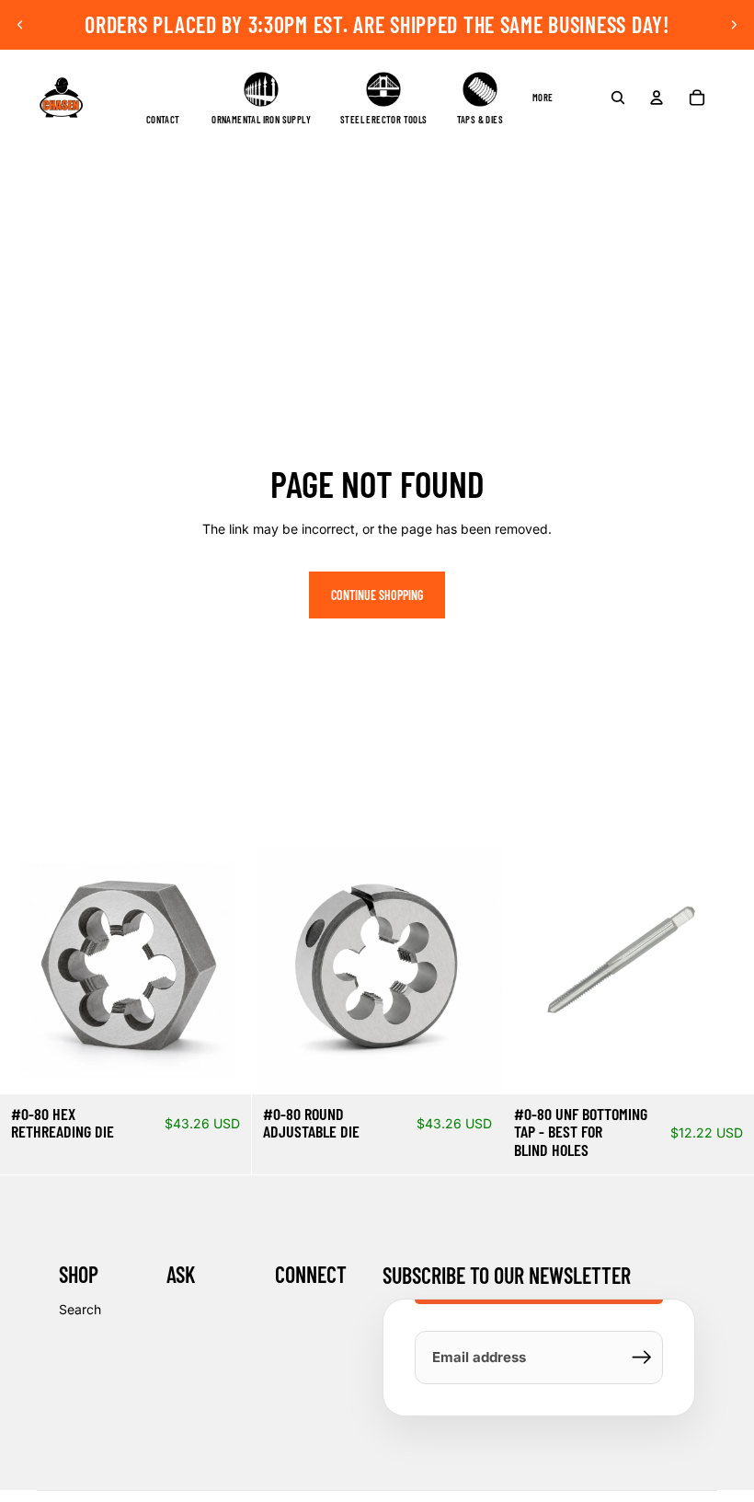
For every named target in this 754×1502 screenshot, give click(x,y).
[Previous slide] (20, 25)
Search (80, 1309)
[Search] (618, 97)
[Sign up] (642, 1357)
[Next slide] (734, 25)
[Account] (656, 97)
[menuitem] (543, 98)
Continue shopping (377, 595)
